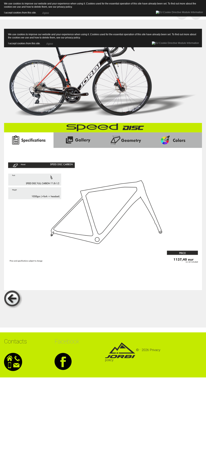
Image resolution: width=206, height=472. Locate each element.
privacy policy (72, 37)
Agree (49, 43)
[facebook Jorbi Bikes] (63, 361)
